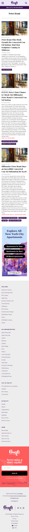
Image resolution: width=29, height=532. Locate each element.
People (3, 404)
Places (3, 407)
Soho (3, 349)
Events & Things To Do (8, 143)
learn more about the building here (14, 214)
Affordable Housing (7, 320)
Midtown (4, 340)
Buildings (4, 415)
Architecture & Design (8, 311)
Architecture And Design (9, 141)
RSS (15, 528)
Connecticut (5, 394)
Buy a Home (5, 418)
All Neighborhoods (7, 376)
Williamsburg (5, 368)
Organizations (5, 409)
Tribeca (3, 351)
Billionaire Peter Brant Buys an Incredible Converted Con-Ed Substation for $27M (14, 169)
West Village (5, 346)
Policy (3, 317)
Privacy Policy (11, 483)
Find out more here (8, 138)
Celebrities (22, 217)
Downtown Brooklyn (7, 365)
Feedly (15, 525)
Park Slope (4, 362)
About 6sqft (5, 430)
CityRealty (20, 493)
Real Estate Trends (15, 220)
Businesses (5, 412)
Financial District (6, 357)
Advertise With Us (6, 433)
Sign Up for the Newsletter (14, 7)
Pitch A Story (5, 436)
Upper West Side (6, 332)
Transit (3, 322)
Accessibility (14, 523)
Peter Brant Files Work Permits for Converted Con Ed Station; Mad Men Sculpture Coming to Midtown (13, 44)
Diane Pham (6, 102)
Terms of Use (14, 516)
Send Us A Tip (5, 438)
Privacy (14, 518)
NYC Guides (5, 295)
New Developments (7, 292)
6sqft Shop (4, 298)
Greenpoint (5, 371)
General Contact (6, 441)
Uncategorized (6, 69)
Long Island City (6, 373)
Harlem (4, 338)
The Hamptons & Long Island (9, 386)
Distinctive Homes (7, 290)
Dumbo (4, 360)
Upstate (4, 389)
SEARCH (26, 3)
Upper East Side (6, 335)
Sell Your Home (6, 420)
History (4, 220)
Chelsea (4, 343)
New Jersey (5, 391)
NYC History (5, 309)
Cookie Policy (14, 521)
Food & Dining (5, 303)
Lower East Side (6, 354)
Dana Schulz (6, 52)
